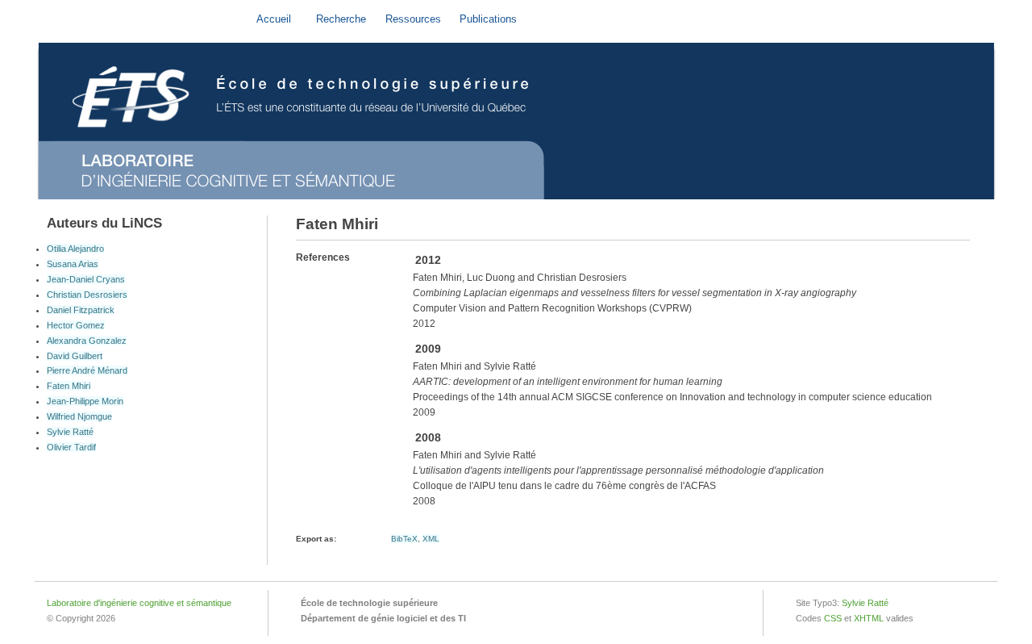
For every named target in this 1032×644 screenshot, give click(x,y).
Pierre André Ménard (87, 370)
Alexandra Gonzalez (87, 340)
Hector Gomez (76, 325)
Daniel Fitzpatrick (80, 310)
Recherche (341, 19)
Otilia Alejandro (75, 248)
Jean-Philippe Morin (85, 401)
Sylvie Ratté (70, 432)
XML (430, 538)
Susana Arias (72, 264)
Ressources (413, 19)
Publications (488, 19)
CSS (833, 618)
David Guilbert (74, 356)
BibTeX (404, 538)
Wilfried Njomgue (79, 416)
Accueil (273, 19)
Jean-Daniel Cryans (86, 279)
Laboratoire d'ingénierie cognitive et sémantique (139, 603)
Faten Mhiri (68, 386)
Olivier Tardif (71, 447)
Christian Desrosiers (87, 294)
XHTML (869, 618)
